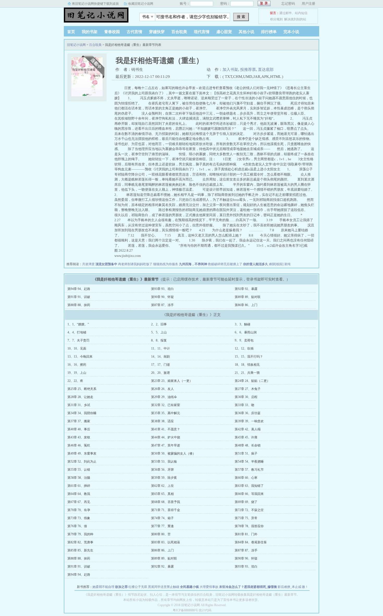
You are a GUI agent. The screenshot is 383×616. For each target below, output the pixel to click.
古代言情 (134, 32)
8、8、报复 (159, 340)
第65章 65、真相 (162, 494)
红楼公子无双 (137, 587)
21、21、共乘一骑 (247, 373)
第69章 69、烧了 (246, 502)
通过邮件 (285, 13)
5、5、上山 (159, 332)
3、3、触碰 (242, 324)
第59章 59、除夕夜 (164, 478)
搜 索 (241, 17)
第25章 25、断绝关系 (81, 389)
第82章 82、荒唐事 (80, 542)
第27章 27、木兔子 (248, 389)
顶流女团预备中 (106, 264)
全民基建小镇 (189, 587)
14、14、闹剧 (160, 356)
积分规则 (276, 19)
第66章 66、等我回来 (249, 494)
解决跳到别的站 (295, 19)
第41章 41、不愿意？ (165, 429)
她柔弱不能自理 (103, 587)
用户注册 (308, 3)
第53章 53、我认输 (164, 461)
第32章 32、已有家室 (165, 405)
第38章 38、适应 (162, 421)
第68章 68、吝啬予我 (165, 502)
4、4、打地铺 (76, 332)
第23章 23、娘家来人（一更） (172, 381)
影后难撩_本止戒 (289, 587)
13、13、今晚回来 (79, 356)
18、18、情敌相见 (247, 364)
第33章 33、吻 (244, 405)
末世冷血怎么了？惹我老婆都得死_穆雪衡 (248, 587)
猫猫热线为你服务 (165, 264)
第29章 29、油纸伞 (164, 397)
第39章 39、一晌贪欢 (249, 421)
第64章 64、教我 (78, 494)
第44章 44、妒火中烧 (165, 437)
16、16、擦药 (76, 364)
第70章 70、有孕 (78, 510)
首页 (71, 32)
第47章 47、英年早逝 (165, 445)
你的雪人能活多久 (255, 264)
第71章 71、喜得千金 (165, 510)
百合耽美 (179, 32)
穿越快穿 (157, 32)
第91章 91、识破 (78, 297)
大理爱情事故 (209, 587)
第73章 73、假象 (78, 518)
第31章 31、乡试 (78, 405)
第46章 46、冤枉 (78, 445)
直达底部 (266, 69)
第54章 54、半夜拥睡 (249, 461)
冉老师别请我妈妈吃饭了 (135, 264)
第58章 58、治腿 (78, 478)
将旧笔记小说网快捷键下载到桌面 (95, 3)
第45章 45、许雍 (246, 437)
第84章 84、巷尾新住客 (251, 542)
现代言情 (201, 32)
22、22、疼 (75, 381)
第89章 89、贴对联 (248, 297)
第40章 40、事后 (78, 429)
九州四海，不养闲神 (193, 264)
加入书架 (230, 69)
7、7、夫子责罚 (78, 340)
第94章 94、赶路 (78, 289)
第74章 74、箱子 (162, 518)
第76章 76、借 (77, 526)
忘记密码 (288, 3)
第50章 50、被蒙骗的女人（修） (173, 453)
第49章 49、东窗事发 (81, 453)
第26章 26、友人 (162, 389)
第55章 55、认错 (78, 469)
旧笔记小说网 (96, 15)
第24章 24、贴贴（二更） (252, 381)
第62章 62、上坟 (162, 486)
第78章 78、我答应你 (249, 526)
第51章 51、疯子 (246, 453)
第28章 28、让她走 (80, 397)
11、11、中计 (160, 348)
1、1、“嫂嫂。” (78, 324)
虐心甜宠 (224, 32)
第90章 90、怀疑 (162, 297)
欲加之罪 (121, 587)
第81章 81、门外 (246, 534)
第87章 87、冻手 (162, 305)
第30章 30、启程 (246, 397)
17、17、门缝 (160, 364)
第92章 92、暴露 (246, 289)
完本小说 (291, 32)
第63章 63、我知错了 (249, 486)
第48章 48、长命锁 (248, 445)
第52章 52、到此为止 (81, 461)
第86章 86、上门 (246, 305)
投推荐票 (248, 69)
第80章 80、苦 (161, 534)
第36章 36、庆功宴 (248, 413)
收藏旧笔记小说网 (140, 3)
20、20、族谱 (160, 373)
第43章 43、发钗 (78, 437)
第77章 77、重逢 (162, 526)
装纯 (287, 264)
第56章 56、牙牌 (162, 469)
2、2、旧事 (159, 324)
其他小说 (246, 32)
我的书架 (89, 32)
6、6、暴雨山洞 (246, 332)
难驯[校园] (276, 264)
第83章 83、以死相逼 (165, 542)
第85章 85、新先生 (80, 550)
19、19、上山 (76, 373)
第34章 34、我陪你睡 (81, 413)
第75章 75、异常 (246, 518)
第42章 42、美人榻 (248, 429)
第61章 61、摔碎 (78, 486)
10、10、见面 (76, 348)
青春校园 (112, 32)
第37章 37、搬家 (78, 421)
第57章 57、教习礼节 (249, 469)
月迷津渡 (88, 264)
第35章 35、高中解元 (165, 413)
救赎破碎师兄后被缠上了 (225, 264)
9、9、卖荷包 (244, 340)
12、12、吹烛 (244, 348)
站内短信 (301, 13)
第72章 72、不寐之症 (249, 510)
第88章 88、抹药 (78, 305)
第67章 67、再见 (78, 502)
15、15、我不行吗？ (249, 356)
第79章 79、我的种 (80, 534)
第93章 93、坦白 (162, 289)
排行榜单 (269, 32)
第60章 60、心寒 (246, 478)
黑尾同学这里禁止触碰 (163, 587)
